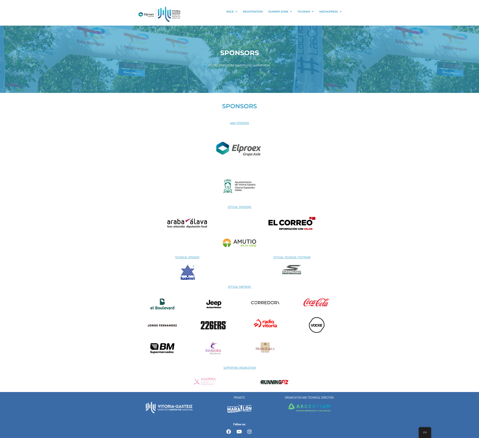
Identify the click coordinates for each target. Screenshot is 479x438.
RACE (230, 11)
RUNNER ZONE (278, 11)
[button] (232, 11)
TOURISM (304, 11)
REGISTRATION (253, 11)
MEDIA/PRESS (328, 11)
